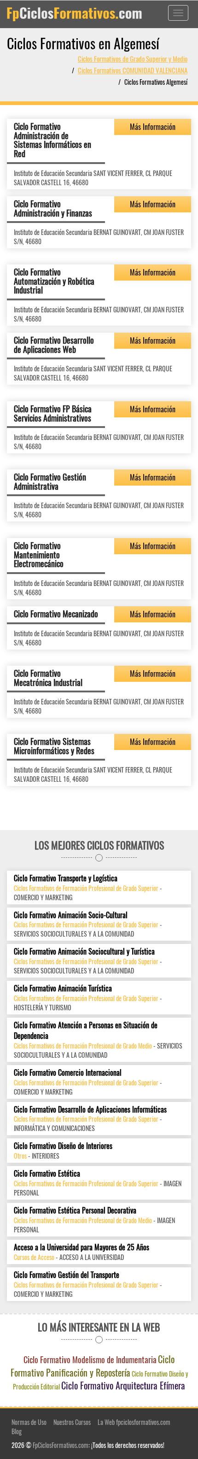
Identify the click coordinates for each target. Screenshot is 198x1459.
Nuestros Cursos (72, 1422)
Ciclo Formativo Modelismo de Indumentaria (90, 1359)
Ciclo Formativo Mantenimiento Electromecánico (39, 554)
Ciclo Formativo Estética (47, 1173)
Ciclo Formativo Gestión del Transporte (66, 1275)
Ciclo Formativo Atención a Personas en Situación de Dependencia (85, 1030)
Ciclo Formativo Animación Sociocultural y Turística (84, 951)
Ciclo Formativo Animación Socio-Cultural (71, 915)
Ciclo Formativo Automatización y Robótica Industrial (54, 281)
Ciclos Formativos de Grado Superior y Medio (132, 58)
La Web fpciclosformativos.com (134, 1422)
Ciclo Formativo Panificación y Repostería (93, 1365)
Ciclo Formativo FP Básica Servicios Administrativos (53, 413)
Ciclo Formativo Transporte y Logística (65, 878)
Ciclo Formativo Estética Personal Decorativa (75, 1210)
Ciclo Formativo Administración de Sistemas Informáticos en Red (52, 139)
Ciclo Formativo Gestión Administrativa (50, 481)
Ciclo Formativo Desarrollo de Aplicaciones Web (54, 344)
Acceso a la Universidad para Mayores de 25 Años (81, 1247)
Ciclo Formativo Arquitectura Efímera (123, 1385)
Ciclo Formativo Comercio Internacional (68, 1072)
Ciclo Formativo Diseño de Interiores (63, 1146)
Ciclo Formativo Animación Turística (63, 988)
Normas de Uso (29, 1422)
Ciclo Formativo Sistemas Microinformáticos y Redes (54, 745)
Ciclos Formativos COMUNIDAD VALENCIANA (132, 70)
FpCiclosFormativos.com (60, 1445)
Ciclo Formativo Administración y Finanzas (53, 208)
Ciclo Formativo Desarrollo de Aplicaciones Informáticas (90, 1109)
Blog (17, 1431)
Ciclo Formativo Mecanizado (56, 614)
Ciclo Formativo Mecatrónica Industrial (48, 677)
